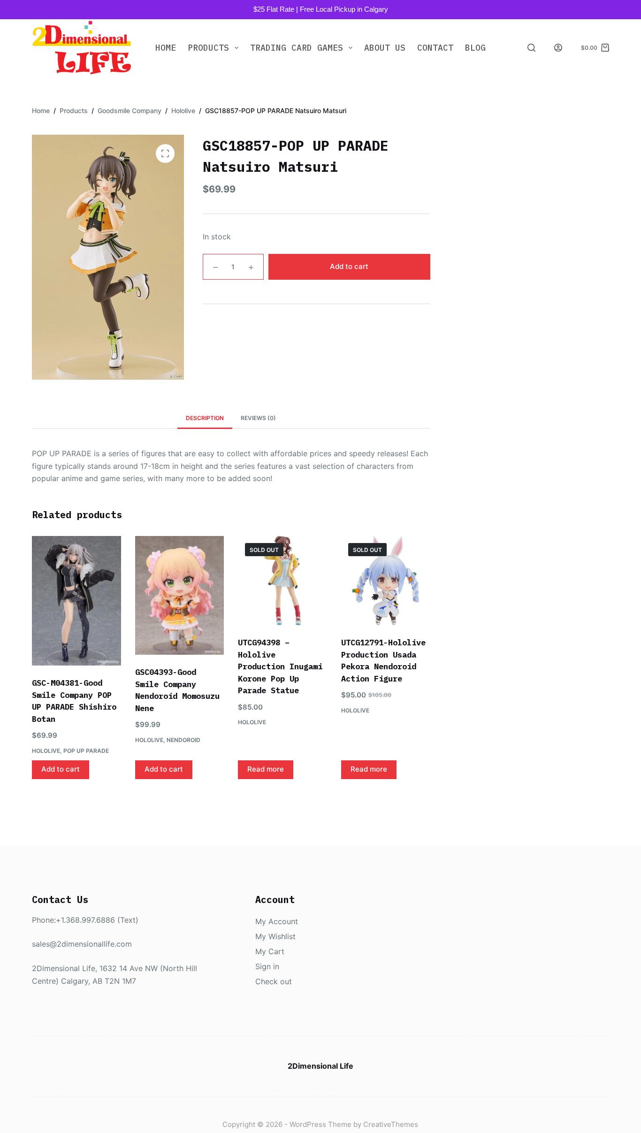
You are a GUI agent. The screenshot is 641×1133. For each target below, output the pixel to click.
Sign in (267, 966)
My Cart (269, 951)
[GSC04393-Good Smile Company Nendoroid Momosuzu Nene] (179, 595)
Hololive (46, 750)
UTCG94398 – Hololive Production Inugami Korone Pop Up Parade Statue (280, 666)
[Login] (558, 48)
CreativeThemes (390, 1124)
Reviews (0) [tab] (258, 417)
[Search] (531, 48)
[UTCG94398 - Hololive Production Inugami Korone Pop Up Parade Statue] (282, 580)
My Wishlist (275, 936)
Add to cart (349, 266)
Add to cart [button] (60, 769)
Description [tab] (205, 417)
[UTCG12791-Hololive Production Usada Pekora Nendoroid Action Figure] (385, 580)
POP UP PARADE (86, 750)
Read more (265, 769)
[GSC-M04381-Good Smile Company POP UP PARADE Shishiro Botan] (76, 601)
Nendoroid (183, 739)
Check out (273, 981)
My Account (276, 921)
